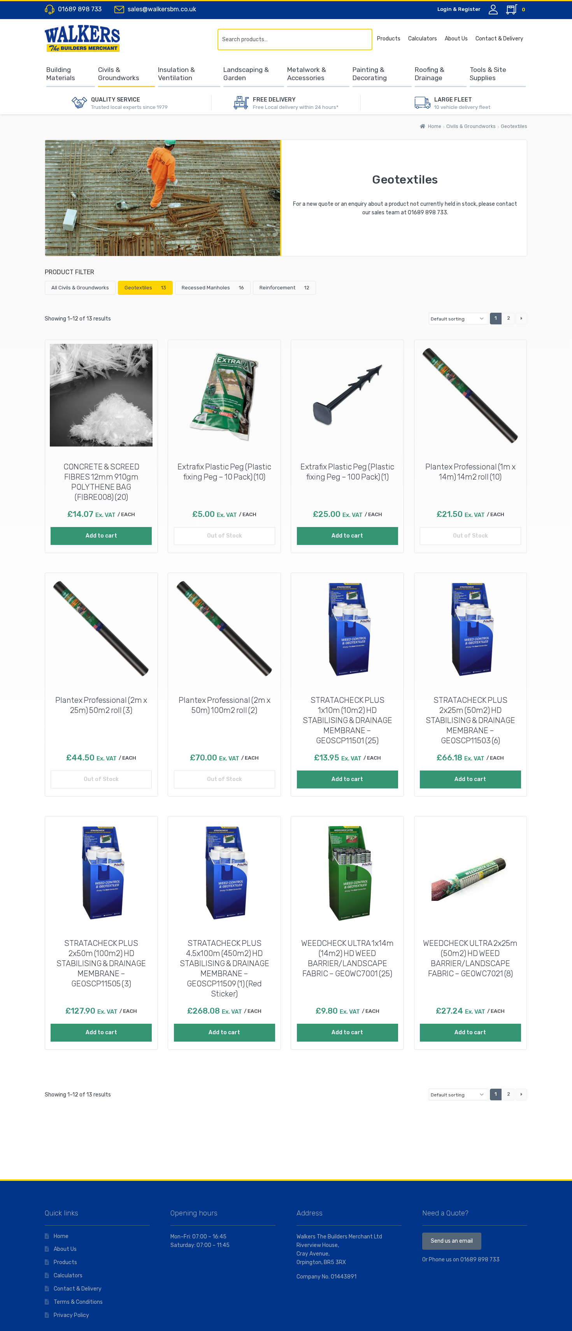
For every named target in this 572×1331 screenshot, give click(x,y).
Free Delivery (274, 99)
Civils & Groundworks (118, 74)
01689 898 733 (427, 212)
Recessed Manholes (213, 288)
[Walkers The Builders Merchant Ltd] (89, 38)
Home (434, 126)
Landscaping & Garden (246, 74)
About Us (456, 38)
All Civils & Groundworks (80, 288)
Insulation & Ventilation (176, 74)
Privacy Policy (71, 1315)
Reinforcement (284, 288)
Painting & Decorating (370, 74)
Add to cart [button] (101, 535)
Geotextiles (145, 288)
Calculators (422, 38)
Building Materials (60, 74)
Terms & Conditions (78, 1302)
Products (388, 38)
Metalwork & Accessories (306, 74)
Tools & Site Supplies (488, 74)
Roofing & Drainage (429, 74)
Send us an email (452, 1241)
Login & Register (459, 9)
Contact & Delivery (499, 38)
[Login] (493, 9)
